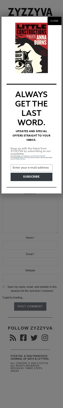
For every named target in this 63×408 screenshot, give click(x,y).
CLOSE (54, 21)
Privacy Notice (20, 159)
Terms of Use (37, 156)
